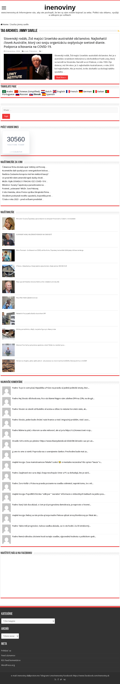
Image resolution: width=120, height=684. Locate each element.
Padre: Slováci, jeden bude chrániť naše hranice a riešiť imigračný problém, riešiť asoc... (51, 420)
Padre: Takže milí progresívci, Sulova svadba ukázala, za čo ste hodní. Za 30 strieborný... (51, 526)
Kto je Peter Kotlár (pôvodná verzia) (26, 298)
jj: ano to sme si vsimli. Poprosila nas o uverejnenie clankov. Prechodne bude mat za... (50, 451)
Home (5, 24)
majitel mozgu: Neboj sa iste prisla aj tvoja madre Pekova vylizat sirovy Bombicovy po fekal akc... (55, 515)
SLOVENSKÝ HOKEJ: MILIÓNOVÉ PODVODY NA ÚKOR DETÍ (34, 234)
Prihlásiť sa (6, 650)
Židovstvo (33, 51)
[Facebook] (58, 679)
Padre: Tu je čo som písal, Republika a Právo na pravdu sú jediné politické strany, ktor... (50, 388)
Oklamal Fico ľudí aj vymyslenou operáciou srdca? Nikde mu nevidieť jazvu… (41, 345)
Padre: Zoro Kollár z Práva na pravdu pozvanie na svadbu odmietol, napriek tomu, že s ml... (52, 483)
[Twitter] (61, 679)
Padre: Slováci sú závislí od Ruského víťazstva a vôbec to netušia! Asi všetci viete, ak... (49, 409)
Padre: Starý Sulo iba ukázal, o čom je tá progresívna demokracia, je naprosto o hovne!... (51, 504)
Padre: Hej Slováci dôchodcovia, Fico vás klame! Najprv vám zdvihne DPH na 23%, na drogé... (53, 398)
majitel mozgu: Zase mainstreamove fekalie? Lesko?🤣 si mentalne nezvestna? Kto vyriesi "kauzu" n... (57, 462)
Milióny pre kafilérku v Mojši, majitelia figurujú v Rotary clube (36, 329)
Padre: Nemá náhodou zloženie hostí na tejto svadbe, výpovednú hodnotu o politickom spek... (54, 536)
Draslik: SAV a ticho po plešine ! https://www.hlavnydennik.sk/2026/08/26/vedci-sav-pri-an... (53, 441)
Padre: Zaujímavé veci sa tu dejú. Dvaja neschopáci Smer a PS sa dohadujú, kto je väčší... (51, 473)
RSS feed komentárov (10, 660)
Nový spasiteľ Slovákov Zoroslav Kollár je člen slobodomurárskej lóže (37, 282)
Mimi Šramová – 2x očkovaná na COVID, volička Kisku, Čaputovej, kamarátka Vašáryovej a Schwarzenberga (49, 250)
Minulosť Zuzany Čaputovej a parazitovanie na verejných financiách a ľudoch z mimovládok (45, 219)
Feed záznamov (8, 655)
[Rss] (55, 679)
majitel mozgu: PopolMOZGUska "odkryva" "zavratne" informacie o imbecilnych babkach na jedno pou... (58, 494)
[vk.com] (64, 679)
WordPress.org (8, 665)
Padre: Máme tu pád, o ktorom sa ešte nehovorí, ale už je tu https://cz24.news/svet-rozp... (52, 430)
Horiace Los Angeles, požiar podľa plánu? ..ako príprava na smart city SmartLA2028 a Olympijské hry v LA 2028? (51, 361)
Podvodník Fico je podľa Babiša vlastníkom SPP (31, 313)
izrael (26, 51)
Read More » (61, 77)
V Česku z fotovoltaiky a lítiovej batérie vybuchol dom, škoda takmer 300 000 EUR (41, 266)
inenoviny (60, 7)
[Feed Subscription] (118, 31)
